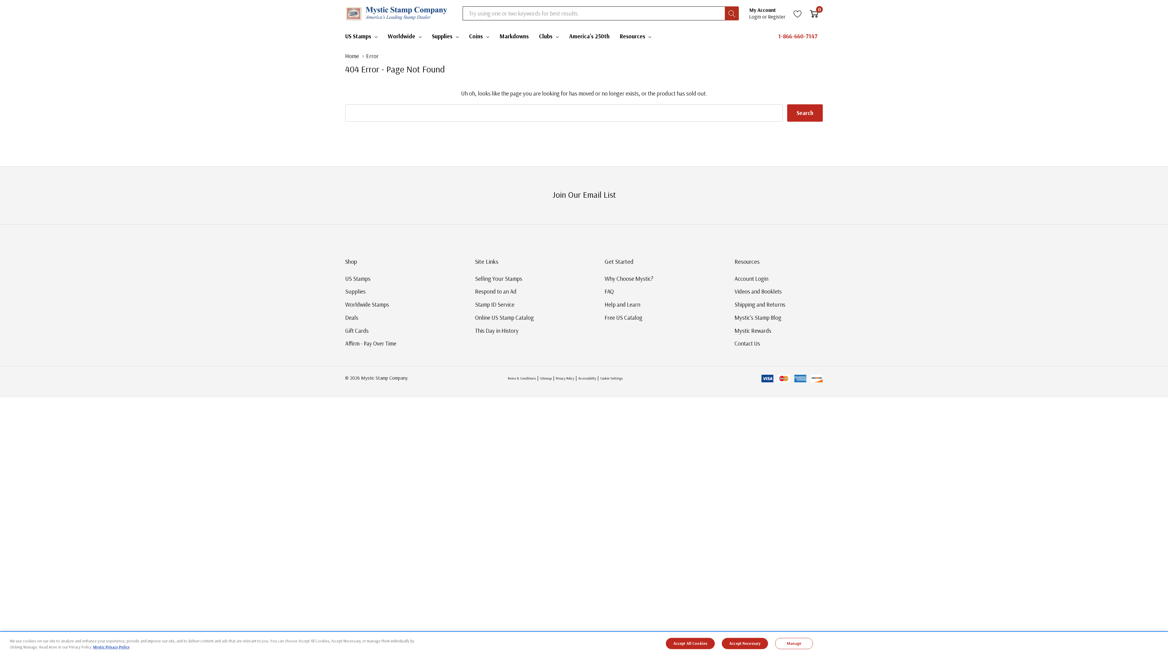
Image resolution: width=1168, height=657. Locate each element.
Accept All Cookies (690, 643)
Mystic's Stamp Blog (758, 317)
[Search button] (732, 13)
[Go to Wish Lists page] (798, 13)
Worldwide (401, 36)
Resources (632, 36)
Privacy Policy (565, 378)
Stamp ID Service (494, 304)
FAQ (609, 291)
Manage (794, 643)
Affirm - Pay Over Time (370, 343)
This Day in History (497, 330)
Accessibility (587, 378)
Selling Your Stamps (498, 278)
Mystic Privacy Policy (111, 646)
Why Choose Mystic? (629, 278)
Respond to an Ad (495, 291)
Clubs (545, 36)
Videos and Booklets (758, 291)
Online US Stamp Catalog (504, 317)
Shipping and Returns (760, 304)
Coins (476, 36)
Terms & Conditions (522, 378)
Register (776, 16)
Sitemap (546, 378)
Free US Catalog (623, 317)
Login (755, 16)
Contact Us (747, 343)
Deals (351, 317)
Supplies (442, 36)
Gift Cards (357, 330)
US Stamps (358, 36)
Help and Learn (622, 304)
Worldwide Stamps (367, 304)
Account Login (751, 278)
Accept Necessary (744, 643)
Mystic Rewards (753, 330)
